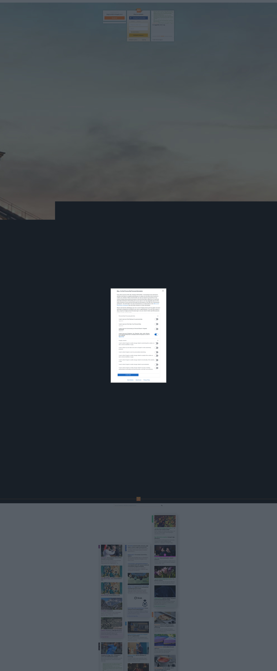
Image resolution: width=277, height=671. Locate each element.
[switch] (156, 319)
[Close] (163, 291)
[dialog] (138, 335)
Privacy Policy (147, 380)
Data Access (138, 380)
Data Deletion (130, 380)
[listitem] (138, 316)
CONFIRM (128, 374)
